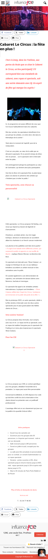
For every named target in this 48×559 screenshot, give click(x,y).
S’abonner (40, 535)
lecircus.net (24, 495)
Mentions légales (21, 552)
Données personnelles (38, 552)
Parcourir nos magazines (36, 547)
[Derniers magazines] (8, 3)
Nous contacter (8, 552)
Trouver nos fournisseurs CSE (14, 547)
